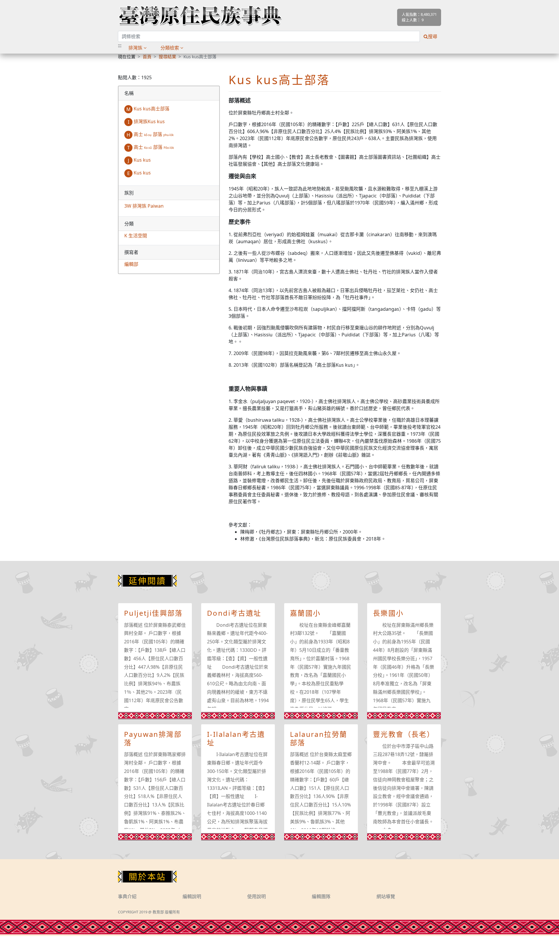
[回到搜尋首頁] (200, 15)
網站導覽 (385, 896)
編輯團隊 (321, 896)
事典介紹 (127, 896)
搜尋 (432, 36)
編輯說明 (192, 896)
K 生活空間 (135, 235)
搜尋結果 (167, 56)
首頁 (147, 56)
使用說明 (256, 896)
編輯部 (131, 264)
